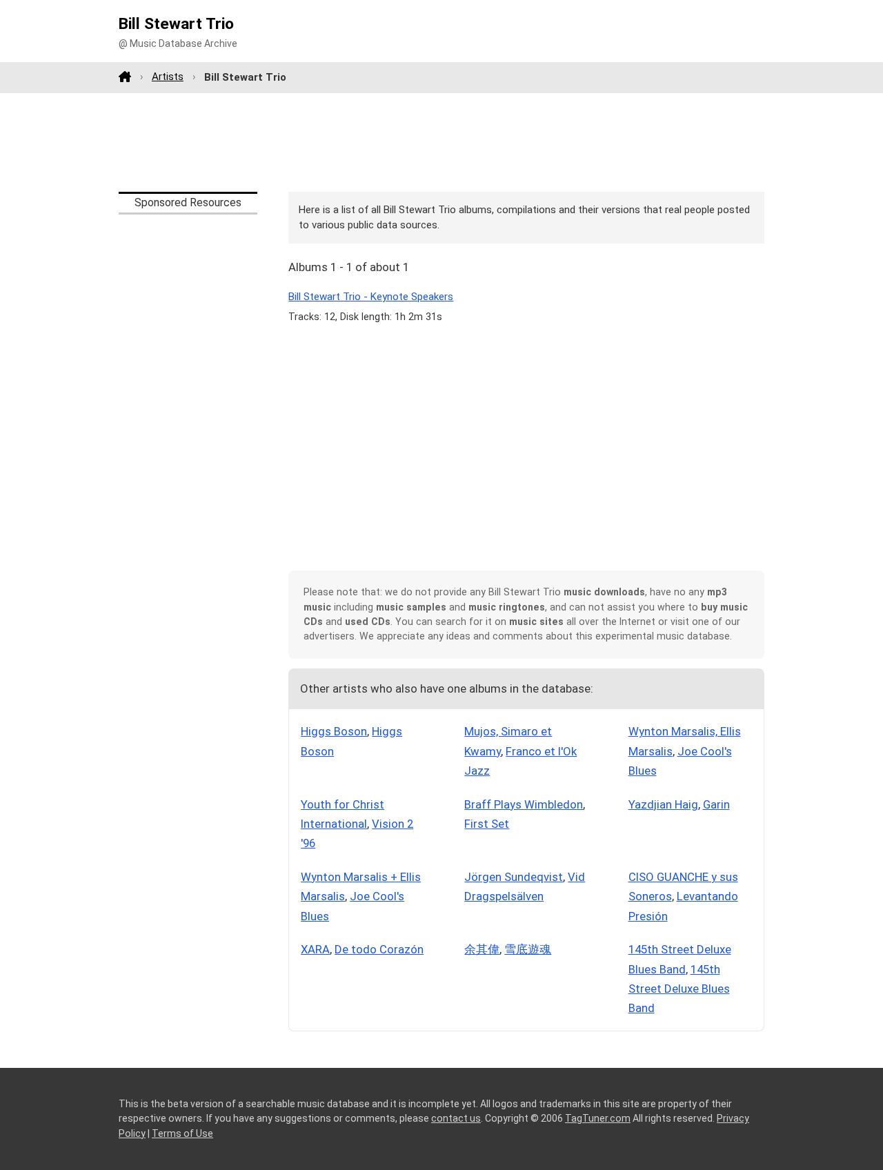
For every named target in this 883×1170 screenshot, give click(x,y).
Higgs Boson (334, 731)
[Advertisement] (441, 142)
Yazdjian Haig (663, 804)
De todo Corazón (379, 949)
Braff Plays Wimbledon (523, 804)
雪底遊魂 (527, 949)
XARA (315, 949)
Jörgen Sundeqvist (513, 877)
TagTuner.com (598, 1118)
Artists (167, 76)
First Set (486, 824)
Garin (716, 804)
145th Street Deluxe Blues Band (679, 988)
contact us (456, 1118)
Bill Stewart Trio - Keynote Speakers (370, 296)
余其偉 (481, 949)
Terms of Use (182, 1133)
